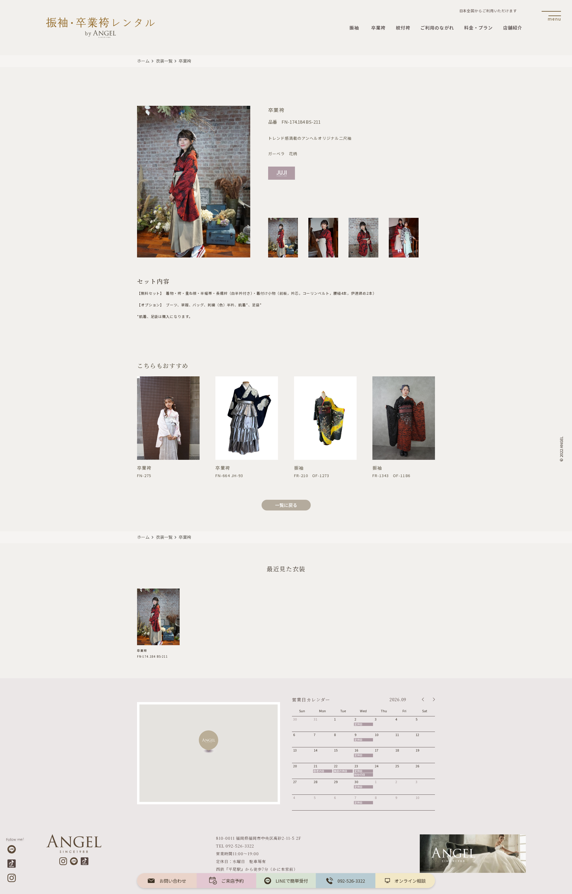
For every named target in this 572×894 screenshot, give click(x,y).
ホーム (143, 61)
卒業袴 (185, 61)
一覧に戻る (286, 505)
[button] (208, 741)
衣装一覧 (164, 61)
